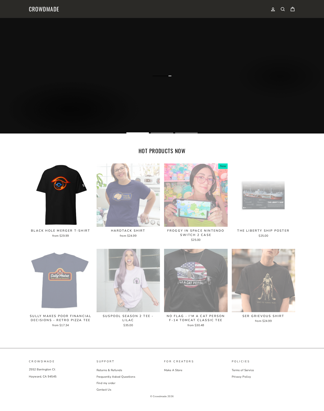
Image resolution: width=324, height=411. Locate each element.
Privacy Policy (241, 377)
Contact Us (104, 390)
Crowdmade (44, 9)
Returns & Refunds (109, 370)
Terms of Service (243, 370)
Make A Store (173, 370)
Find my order (106, 383)
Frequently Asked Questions (116, 377)
